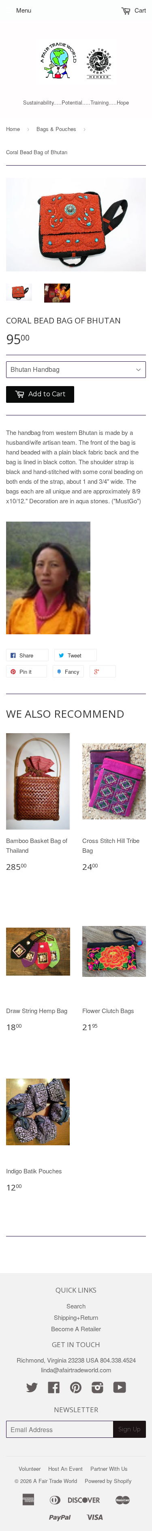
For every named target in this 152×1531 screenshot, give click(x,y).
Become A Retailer (76, 1328)
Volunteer (30, 1468)
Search (76, 1306)
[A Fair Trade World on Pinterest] (76, 1389)
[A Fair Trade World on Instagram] (98, 1389)
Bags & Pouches (56, 129)
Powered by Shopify (108, 1481)
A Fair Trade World (55, 1481)
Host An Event (65, 1468)
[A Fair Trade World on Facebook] (54, 1389)
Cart (139, 10)
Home (13, 129)
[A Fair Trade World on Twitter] (32, 1389)
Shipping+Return (76, 1317)
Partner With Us (109, 1468)
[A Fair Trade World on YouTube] (119, 1389)
